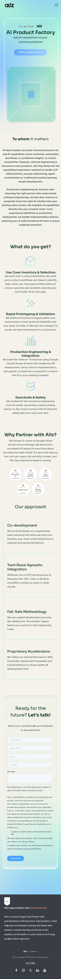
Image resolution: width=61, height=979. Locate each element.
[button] (56, 5)
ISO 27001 (30, 963)
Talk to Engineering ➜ (30, 52)
